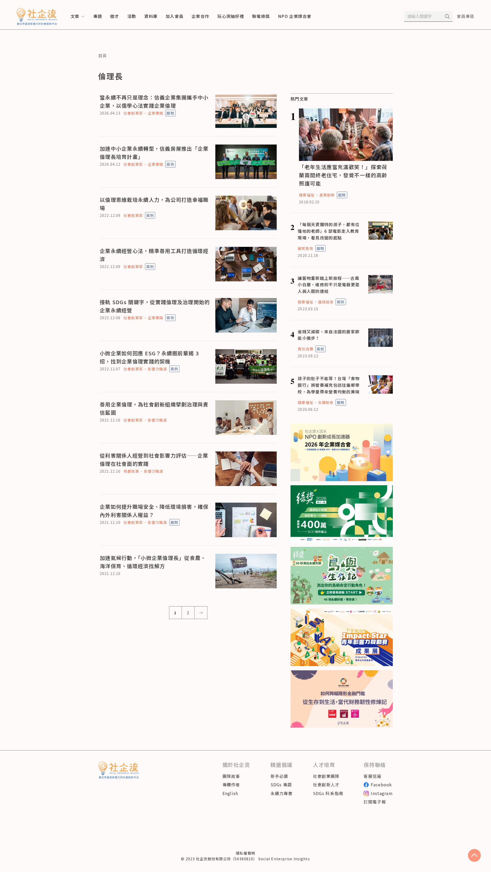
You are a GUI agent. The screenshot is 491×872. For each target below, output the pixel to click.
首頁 (102, 55)
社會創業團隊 (326, 776)
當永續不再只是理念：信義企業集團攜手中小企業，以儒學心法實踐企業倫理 (154, 101)
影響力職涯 (157, 368)
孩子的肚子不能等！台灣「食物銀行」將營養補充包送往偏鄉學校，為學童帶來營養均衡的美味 (329, 384)
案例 (170, 164)
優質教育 (305, 248)
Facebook (381, 784)
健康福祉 (306, 194)
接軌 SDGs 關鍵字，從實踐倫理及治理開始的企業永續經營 (155, 306)
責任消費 (305, 348)
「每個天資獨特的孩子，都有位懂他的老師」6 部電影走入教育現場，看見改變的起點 (329, 230)
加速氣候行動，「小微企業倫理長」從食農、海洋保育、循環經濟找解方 (153, 562)
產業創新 (327, 194)
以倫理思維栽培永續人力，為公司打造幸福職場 (154, 204)
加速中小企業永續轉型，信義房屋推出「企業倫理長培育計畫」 (154, 152)
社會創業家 (133, 113)
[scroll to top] (474, 855)
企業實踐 (155, 113)
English (230, 793)
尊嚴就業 (131, 471)
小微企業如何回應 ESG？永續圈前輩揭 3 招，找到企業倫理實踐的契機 (149, 357)
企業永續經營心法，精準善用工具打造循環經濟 (154, 255)
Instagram (382, 793)
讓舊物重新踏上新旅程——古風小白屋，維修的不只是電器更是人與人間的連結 (329, 284)
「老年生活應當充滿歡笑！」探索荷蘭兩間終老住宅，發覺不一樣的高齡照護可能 (343, 175)
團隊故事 (231, 776)
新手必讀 (279, 776)
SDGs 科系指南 (328, 793)
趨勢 (170, 113)
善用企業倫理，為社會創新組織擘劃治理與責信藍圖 (154, 408)
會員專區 (465, 16)
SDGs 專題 (281, 784)
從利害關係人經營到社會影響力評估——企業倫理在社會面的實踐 (154, 459)
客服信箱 (372, 776)
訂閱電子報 (375, 802)
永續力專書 (282, 793)
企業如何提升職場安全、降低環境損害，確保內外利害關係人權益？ (154, 510)
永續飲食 (325, 402)
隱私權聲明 (245, 853)
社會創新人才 (326, 784)
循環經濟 (325, 301)
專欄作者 (231, 784)
